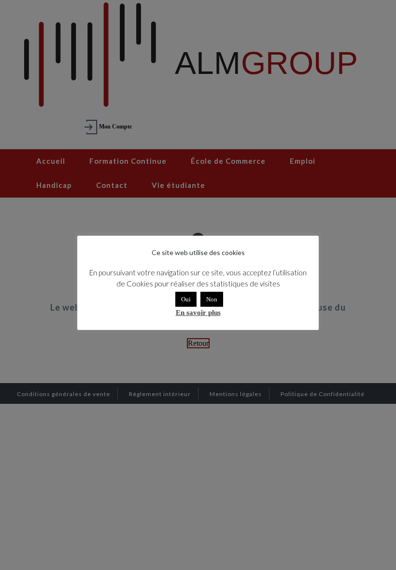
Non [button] (211, 299)
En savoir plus (198, 312)
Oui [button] (186, 299)
